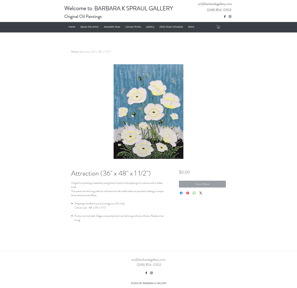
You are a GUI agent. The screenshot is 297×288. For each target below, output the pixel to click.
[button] (219, 27)
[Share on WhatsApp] (194, 193)
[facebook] (225, 16)
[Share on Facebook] (181, 193)
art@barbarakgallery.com (215, 3)
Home (74, 52)
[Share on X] (201, 193)
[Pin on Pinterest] (188, 193)
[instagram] (230, 16)
